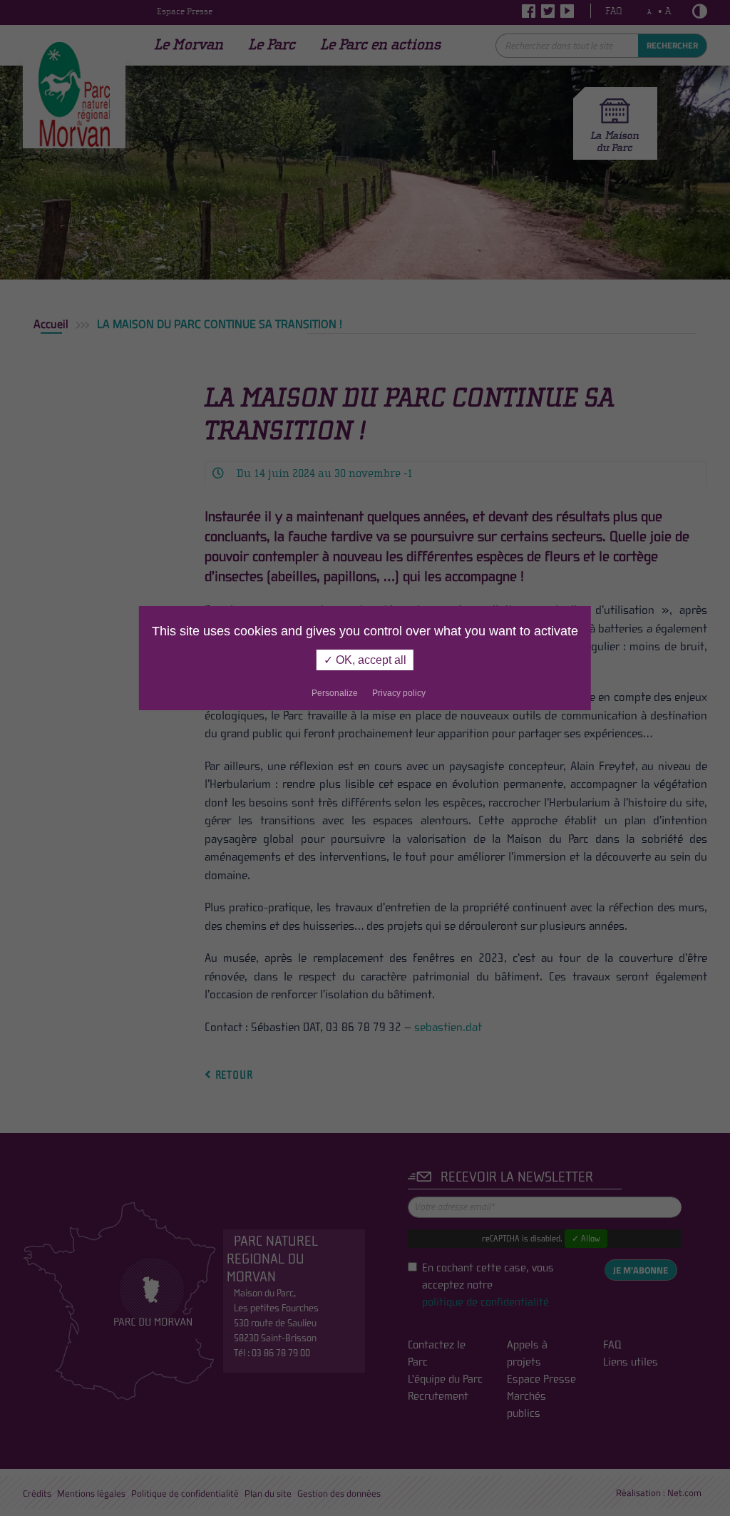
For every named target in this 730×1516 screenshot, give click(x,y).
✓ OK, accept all (365, 660)
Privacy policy (399, 693)
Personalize (335, 693)
